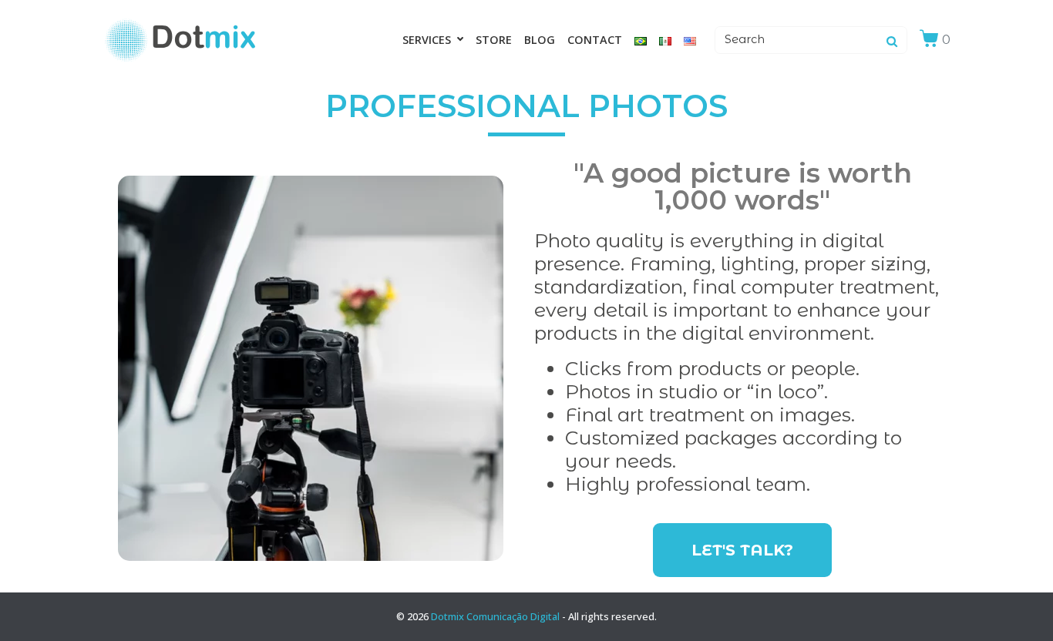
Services (426, 39)
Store (494, 39)
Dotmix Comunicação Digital (495, 616)
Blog (539, 39)
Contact (594, 39)
